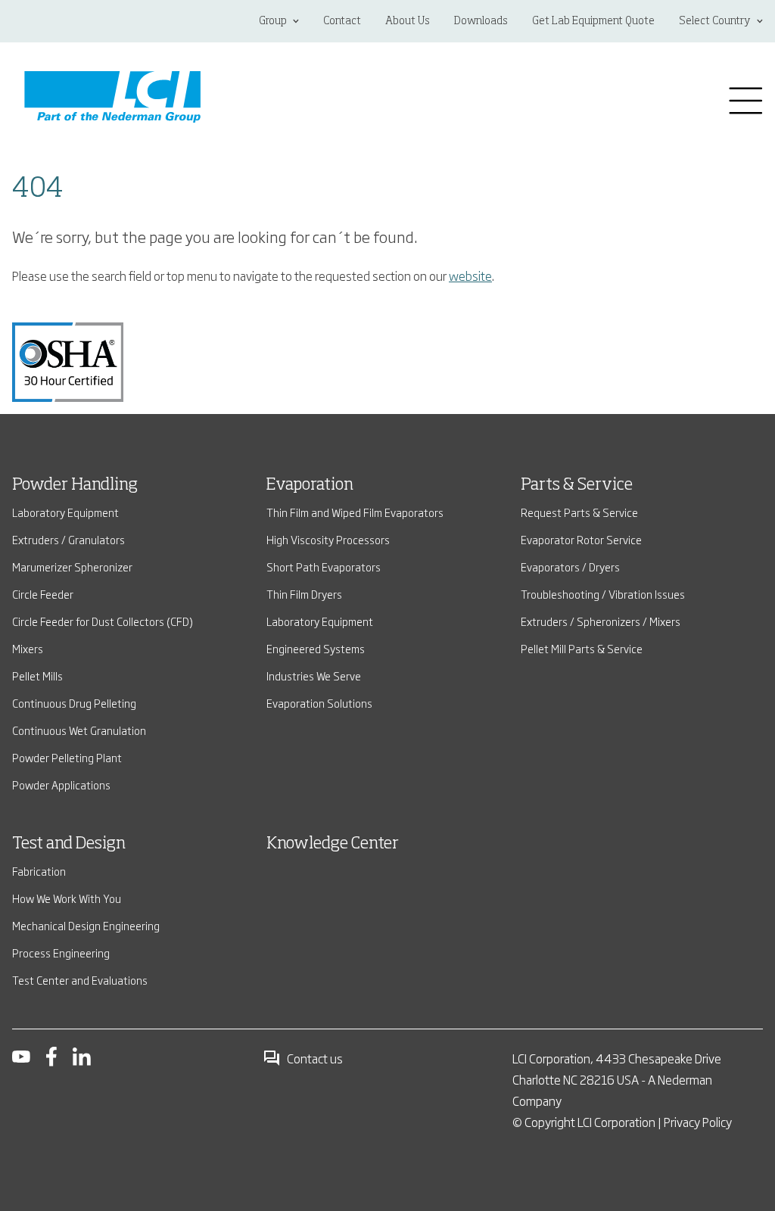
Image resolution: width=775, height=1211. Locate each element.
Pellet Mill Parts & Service (582, 648)
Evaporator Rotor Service (581, 539)
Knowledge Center (332, 844)
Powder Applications (61, 784)
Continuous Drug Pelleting (74, 703)
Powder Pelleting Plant (67, 757)
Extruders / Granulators (68, 539)
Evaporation (309, 485)
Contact (342, 21)
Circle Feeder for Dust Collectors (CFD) (102, 621)
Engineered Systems (315, 648)
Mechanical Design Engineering (86, 925)
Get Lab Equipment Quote (593, 21)
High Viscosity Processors (328, 539)
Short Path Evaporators (323, 566)
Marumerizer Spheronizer (72, 566)
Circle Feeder (42, 594)
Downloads (481, 21)
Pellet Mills (37, 675)
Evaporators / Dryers (570, 566)
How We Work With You (66, 898)
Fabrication (39, 871)
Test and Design (69, 844)
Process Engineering (61, 952)
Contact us (315, 1058)
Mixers (27, 648)
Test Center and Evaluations (80, 980)
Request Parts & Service (579, 512)
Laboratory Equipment (65, 512)
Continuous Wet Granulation (79, 730)
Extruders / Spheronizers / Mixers (600, 621)
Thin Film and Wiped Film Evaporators (355, 512)
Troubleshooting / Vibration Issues (603, 594)
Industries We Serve (313, 675)
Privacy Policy (698, 1122)
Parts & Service (577, 485)
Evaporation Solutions (319, 703)
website (470, 275)
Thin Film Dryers (304, 594)
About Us (407, 21)
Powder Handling (75, 485)
